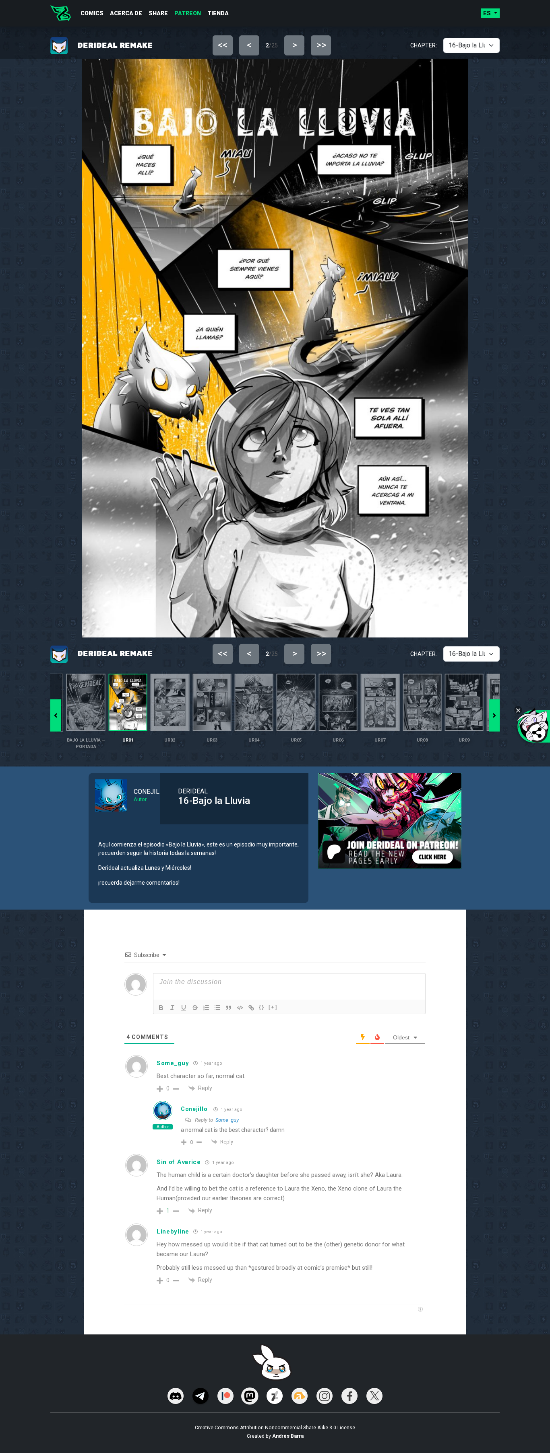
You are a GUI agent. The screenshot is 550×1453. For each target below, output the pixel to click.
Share (158, 13)
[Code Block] (240, 1007)
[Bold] (161, 1007)
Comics (92, 13)
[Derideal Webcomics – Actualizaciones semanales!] (60, 13)
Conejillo (194, 1109)
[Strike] (195, 1007)
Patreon (187, 13)
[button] (494, 715)
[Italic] (172, 1007)
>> (321, 45)
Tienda (218, 13)
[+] (273, 1007)
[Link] (251, 1007)
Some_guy (227, 1120)
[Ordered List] (206, 1007)
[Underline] (183, 1007)
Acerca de (126, 13)
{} (262, 1007)
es (487, 13)
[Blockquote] (228, 1007)
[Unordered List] (217, 1007)
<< (222, 45)
